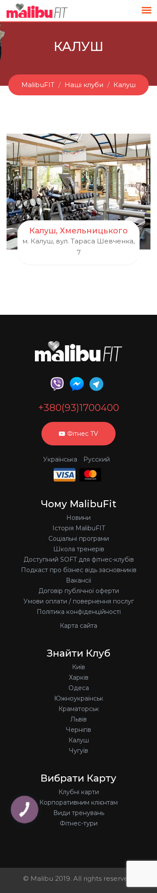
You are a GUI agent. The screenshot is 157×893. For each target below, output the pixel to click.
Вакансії (78, 580)
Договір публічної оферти (78, 591)
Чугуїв (78, 751)
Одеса (78, 688)
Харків (79, 677)
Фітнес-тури (79, 823)
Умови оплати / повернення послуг (79, 601)
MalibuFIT (38, 85)
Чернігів (78, 730)
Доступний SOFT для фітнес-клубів (79, 559)
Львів (78, 719)
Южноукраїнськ (78, 698)
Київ (78, 667)
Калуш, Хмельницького (78, 231)
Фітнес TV (82, 434)
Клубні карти (78, 792)
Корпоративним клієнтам (78, 802)
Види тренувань (78, 813)
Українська (60, 459)
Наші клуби (84, 85)
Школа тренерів (78, 549)
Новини (78, 518)
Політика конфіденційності (79, 612)
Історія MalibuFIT (78, 528)
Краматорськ (78, 709)
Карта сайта (78, 626)
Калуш (124, 85)
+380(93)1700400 (78, 408)
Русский (96, 459)
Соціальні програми (78, 539)
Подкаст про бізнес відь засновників (79, 570)
